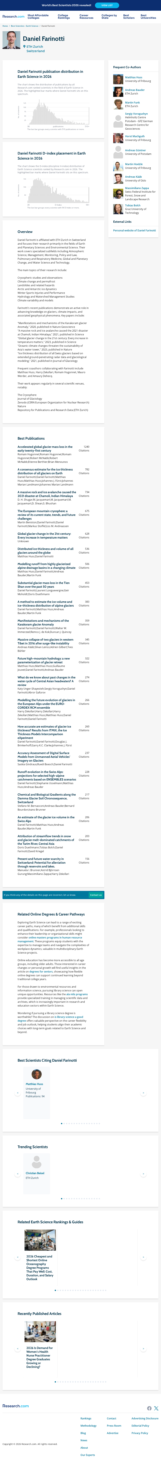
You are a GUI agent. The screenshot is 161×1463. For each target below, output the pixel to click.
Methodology (88, 1425)
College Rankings (64, 16)
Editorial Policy (140, 1425)
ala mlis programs (77, 994)
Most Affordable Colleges (38, 16)
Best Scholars (129, 16)
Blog (83, 1433)
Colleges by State (109, 16)
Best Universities (148, 16)
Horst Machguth (135, 136)
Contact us (96, 894)
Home (5, 26)
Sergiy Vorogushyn (136, 113)
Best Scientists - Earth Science (24, 26)
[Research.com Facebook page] (149, 1408)
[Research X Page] (156, 1408)
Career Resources (86, 16)
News (83, 1440)
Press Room (114, 1425)
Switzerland (36, 51)
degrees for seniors (41, 971)
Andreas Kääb (133, 176)
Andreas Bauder (135, 90)
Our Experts (87, 1455)
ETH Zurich (35, 46)
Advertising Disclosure (145, 1418)
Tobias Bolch (132, 205)
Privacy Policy (140, 1433)
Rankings (85, 1418)
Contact (111, 1418)
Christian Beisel (35, 1173)
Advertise (112, 1433)
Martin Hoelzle (134, 164)
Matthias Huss (133, 77)
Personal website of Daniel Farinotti (134, 230)
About (84, 1447)
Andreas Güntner (135, 150)
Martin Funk (132, 102)
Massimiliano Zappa (137, 188)
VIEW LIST (107, 5)
